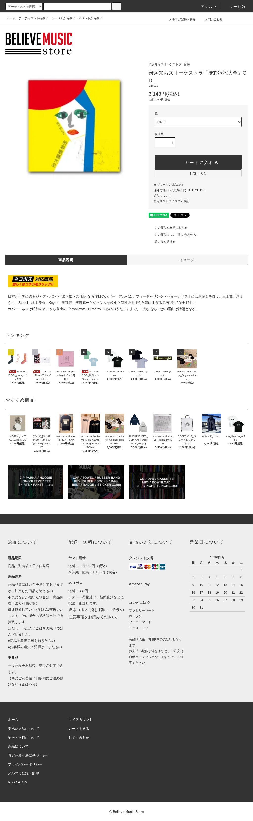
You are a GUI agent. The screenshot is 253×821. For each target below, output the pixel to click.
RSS (11, 782)
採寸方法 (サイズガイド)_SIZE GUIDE (179, 190)
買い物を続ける (165, 241)
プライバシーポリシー (25, 764)
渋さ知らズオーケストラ (165, 64)
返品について (162, 195)
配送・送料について (23, 737)
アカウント (209, 6)
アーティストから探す (33, 18)
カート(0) (238, 6)
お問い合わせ (214, 19)
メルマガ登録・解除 (182, 19)
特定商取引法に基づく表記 (171, 201)
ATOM (23, 782)
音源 (187, 64)
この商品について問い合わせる (175, 234)
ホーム (11, 18)
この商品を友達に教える (171, 227)
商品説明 (66, 260)
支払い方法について (23, 729)
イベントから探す (90, 18)
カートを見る (78, 729)
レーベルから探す (63, 18)
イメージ (187, 260)
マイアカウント (80, 720)
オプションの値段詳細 (168, 185)
